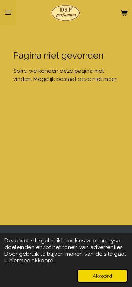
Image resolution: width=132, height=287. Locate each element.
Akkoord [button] (102, 276)
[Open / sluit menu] (8, 13)
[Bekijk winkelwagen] (124, 13)
